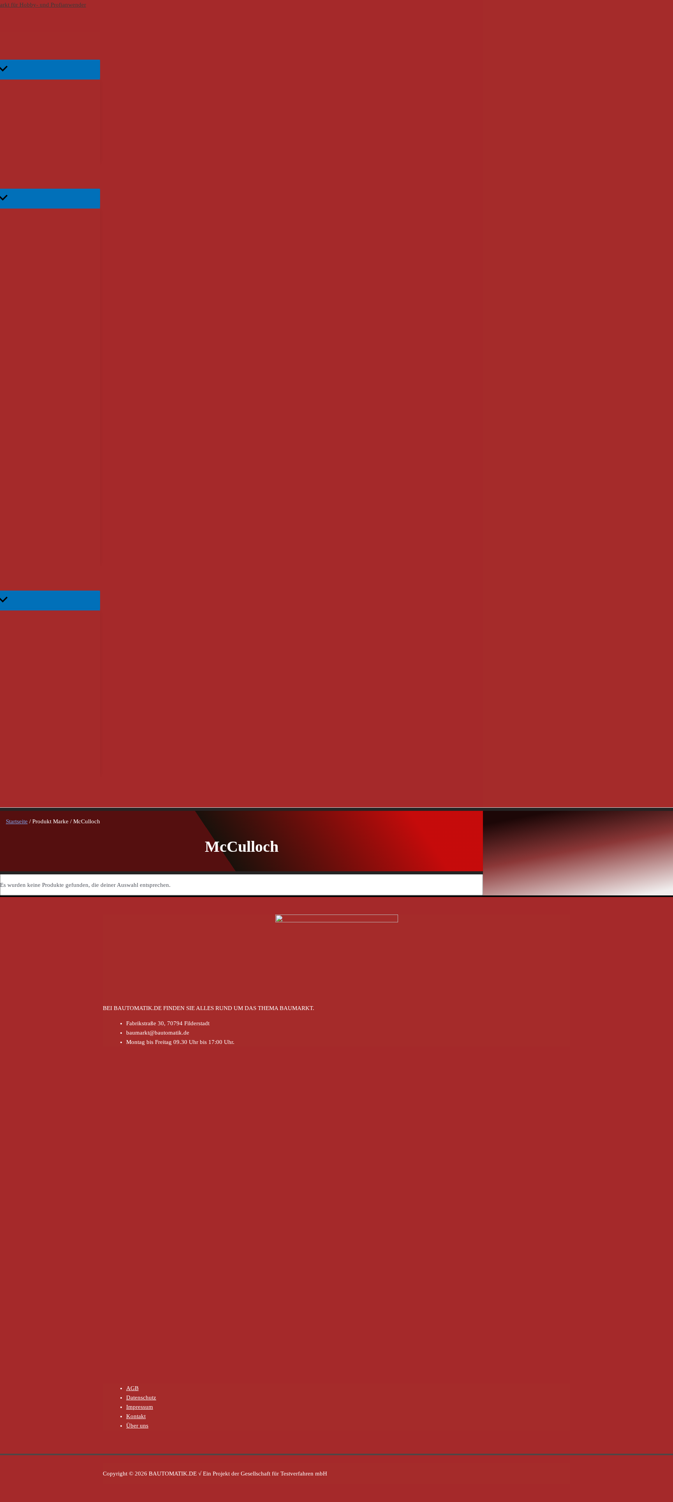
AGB (132, 1388)
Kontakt (136, 1416)
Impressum (139, 1407)
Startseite (17, 821)
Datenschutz (141, 1397)
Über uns (137, 1425)
